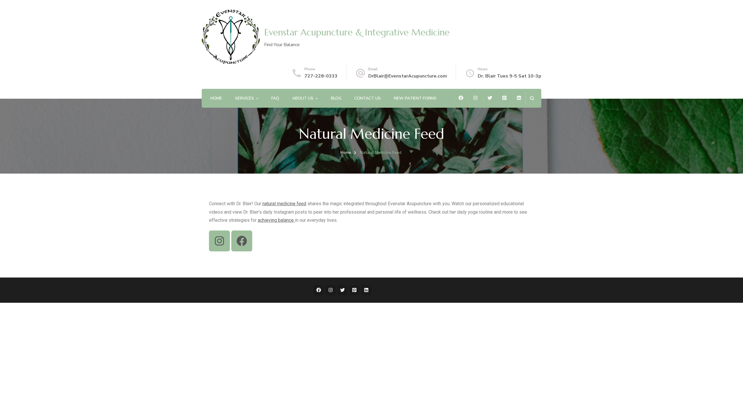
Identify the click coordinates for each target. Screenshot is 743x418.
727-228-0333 (321, 76)
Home (216, 98)
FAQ (275, 98)
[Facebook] (241, 240)
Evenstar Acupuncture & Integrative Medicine (357, 32)
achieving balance (276, 220)
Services (244, 98)
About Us (302, 98)
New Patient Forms (415, 98)
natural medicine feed (284, 203)
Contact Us (367, 98)
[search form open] (531, 98)
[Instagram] (219, 240)
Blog (336, 98)
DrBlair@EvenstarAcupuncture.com (407, 76)
